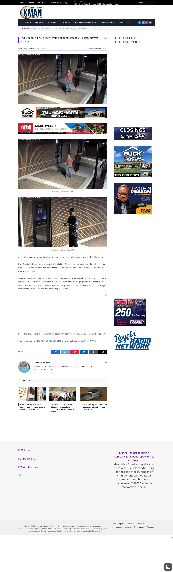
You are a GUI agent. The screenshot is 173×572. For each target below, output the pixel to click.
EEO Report (25, 450)
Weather (52, 22)
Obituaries (65, 22)
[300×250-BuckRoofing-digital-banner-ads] (133, 177)
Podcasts (123, 22)
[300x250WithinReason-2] (133, 214)
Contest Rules (42, 3)
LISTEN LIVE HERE (125, 38)
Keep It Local (106, 22)
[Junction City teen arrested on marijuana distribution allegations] (93, 394)
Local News (93, 48)
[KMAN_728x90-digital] (62, 133)
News (26, 22)
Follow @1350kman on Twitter (36, 526)
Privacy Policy (56, 3)
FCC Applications (28, 467)
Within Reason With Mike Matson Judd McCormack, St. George (96, 4)
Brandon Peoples (27, 48)
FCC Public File (26, 458)
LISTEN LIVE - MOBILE (127, 42)
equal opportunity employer (91, 526)
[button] (168, 567)
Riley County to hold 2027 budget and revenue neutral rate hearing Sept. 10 (32, 407)
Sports (38, 22)
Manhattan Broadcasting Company (62, 526)
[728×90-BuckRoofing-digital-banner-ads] (62, 117)
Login (66, 3)
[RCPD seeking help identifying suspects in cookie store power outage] (62, 103)
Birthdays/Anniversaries (85, 22)
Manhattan (102, 48)
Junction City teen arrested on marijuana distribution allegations (94, 407)
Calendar (30, 3)
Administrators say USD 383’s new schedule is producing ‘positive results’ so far (63, 408)
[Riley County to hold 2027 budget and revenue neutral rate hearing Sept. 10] (32, 394)
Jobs (21, 3)
